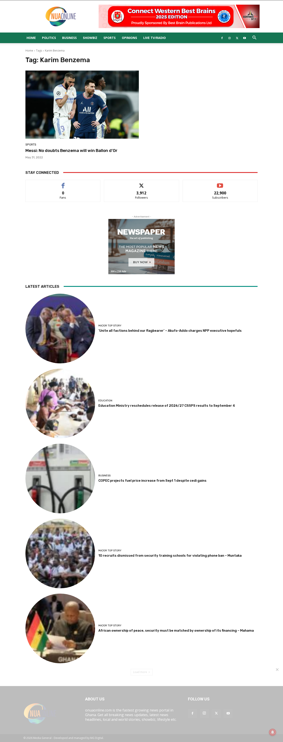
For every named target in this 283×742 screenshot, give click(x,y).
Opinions (129, 38)
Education (105, 400)
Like (63, 183)
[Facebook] (222, 38)
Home (31, 38)
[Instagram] (229, 38)
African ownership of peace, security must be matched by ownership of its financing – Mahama (176, 631)
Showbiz (90, 38)
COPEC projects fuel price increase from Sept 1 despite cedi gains (152, 481)
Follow (141, 183)
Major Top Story (109, 325)
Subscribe (220, 183)
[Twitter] (237, 38)
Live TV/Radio (154, 38)
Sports (109, 38)
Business (69, 38)
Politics (49, 38)
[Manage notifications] (272, 732)
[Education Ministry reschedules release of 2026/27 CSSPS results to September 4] (60, 403)
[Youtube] (244, 38)
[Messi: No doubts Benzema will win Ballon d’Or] (82, 105)
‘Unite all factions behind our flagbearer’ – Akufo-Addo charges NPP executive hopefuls (170, 331)
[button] (254, 38)
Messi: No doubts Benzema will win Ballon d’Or (71, 150)
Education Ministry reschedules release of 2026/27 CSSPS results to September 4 (166, 406)
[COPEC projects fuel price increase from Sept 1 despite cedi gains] (60, 478)
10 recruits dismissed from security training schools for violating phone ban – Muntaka (170, 556)
